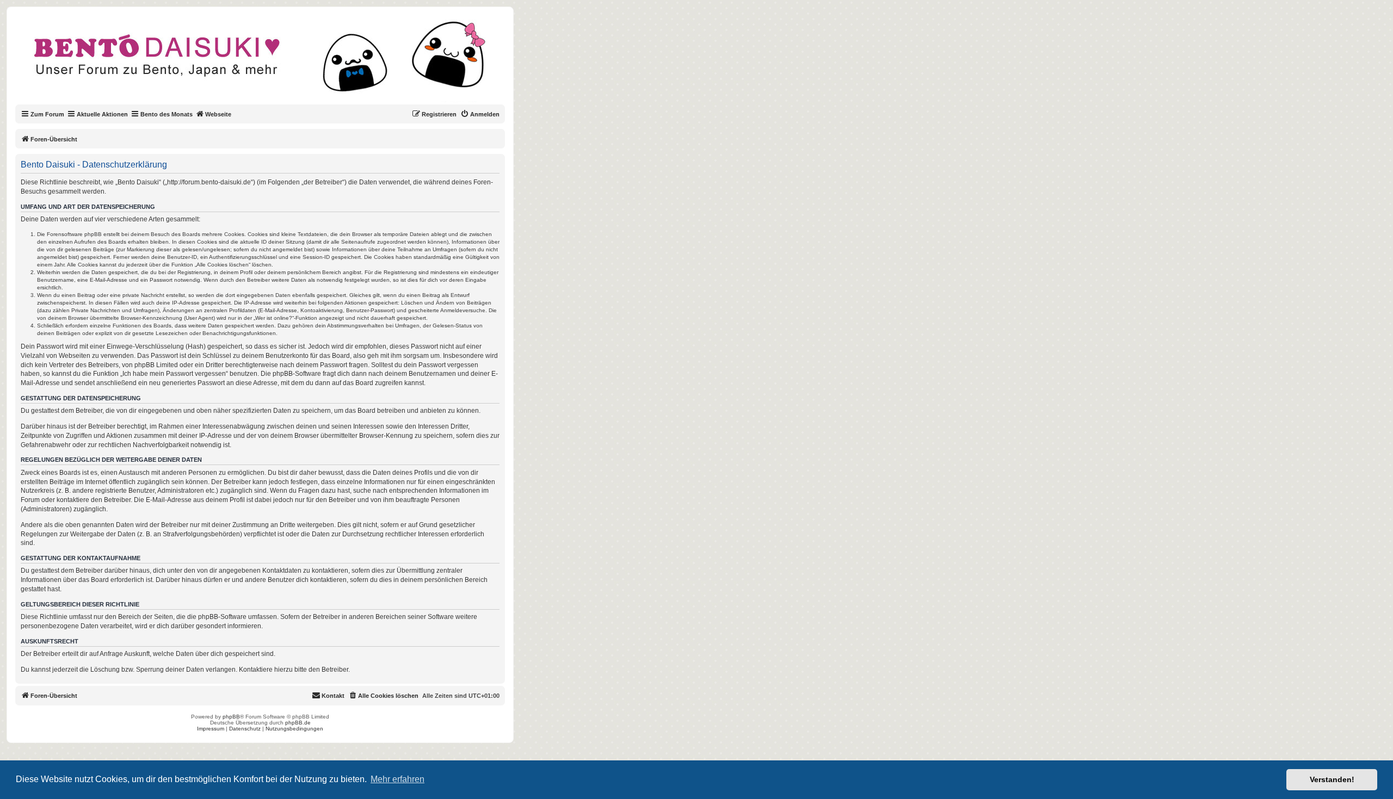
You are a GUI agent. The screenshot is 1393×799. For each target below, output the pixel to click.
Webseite (218, 114)
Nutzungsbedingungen (294, 729)
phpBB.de (298, 723)
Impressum (210, 729)
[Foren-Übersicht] (269, 62)
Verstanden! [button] (1332, 779)
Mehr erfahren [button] (397, 779)
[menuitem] (480, 114)
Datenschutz (245, 729)
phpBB (231, 717)
